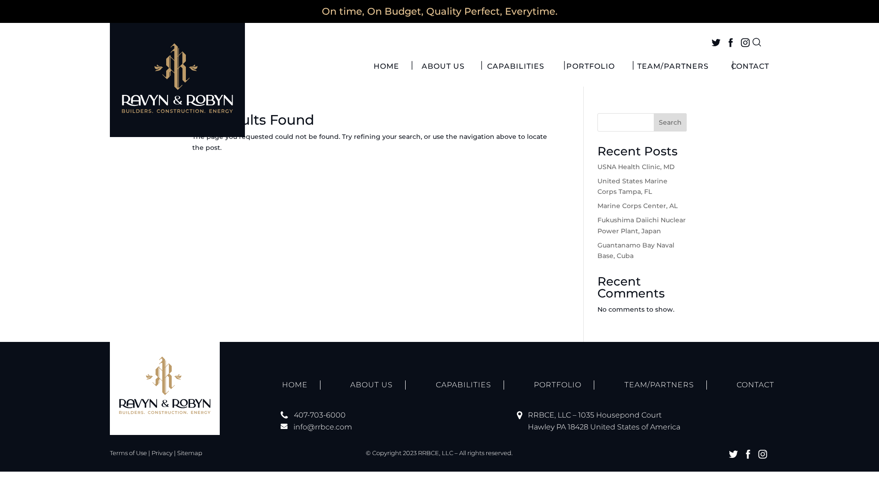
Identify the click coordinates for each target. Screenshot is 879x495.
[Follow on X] (716, 42)
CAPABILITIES (515, 67)
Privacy (162, 452)
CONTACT (750, 67)
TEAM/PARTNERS (673, 67)
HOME (386, 67)
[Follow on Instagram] (745, 42)
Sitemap (189, 452)
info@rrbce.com (322, 427)
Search (670, 122)
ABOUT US (443, 67)
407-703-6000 (320, 415)
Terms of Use (128, 452)
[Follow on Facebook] (730, 42)
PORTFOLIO (590, 67)
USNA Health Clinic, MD (636, 167)
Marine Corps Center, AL (637, 206)
